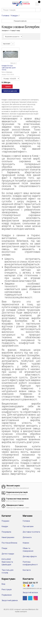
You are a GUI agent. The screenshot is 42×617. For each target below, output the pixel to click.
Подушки (5, 521)
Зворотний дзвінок (10, 600)
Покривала (6, 532)
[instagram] (35, 598)
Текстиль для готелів (7, 571)
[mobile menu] (3, 3)
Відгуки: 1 (14, 63)
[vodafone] (29, 585)
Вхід (3, 584)
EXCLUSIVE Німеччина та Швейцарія (7, 562)
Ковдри (14, 15)
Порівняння (7, 595)
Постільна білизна (9, 543)
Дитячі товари (8, 553)
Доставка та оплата (31, 532)
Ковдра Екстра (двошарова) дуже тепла (9, 68)
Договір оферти (30, 556)
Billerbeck (9, 72)
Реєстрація (7, 589)
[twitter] (30, 598)
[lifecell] (25, 585)
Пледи (4, 548)
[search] (38, 10)
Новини (26, 543)
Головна (5, 15)
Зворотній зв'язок (30, 592)
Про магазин (28, 526)
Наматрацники (8, 537)
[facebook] (25, 598)
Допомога (27, 537)
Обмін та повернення (28, 549)
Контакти (27, 570)
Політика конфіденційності (30, 563)
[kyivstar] (33, 585)
